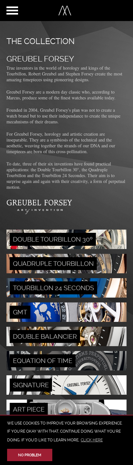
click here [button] (92, 440)
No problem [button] (29, 455)
